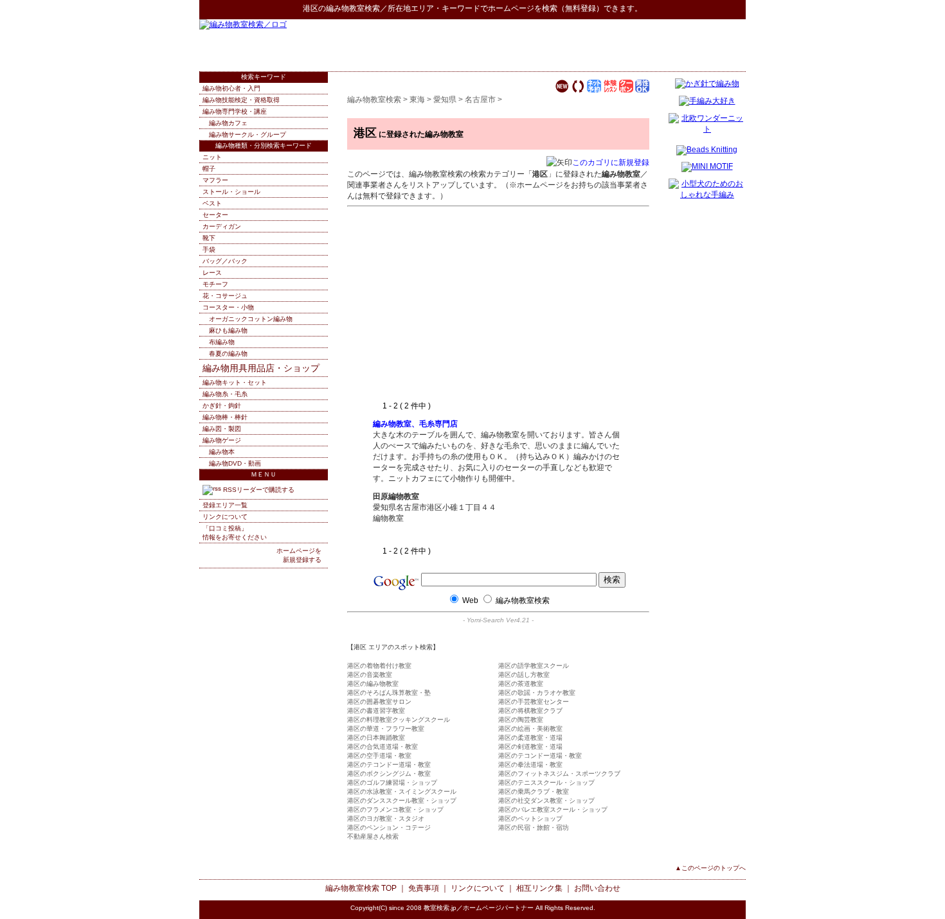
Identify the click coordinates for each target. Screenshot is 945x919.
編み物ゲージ (222, 440)
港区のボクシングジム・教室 (389, 773)
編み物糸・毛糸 (225, 394)
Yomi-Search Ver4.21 (498, 620)
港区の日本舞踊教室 (376, 737)
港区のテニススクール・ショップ (546, 782)
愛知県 (444, 99)
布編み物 (222, 342)
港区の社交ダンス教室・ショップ (546, 800)
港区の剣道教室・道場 (530, 746)
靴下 (209, 237)
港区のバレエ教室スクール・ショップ (553, 809)
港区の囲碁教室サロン (379, 701)
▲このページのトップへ (710, 867)
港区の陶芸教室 (520, 719)
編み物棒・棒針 (225, 417)
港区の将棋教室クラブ (530, 710)
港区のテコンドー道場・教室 (540, 755)
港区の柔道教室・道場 (530, 737)
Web (470, 600)
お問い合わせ (597, 888)
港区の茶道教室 (520, 683)
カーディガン (222, 226)
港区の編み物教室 (373, 683)
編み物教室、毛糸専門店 (415, 423)
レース (212, 272)
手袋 (209, 249)
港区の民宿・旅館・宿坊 (533, 827)
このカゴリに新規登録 (610, 162)
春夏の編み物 (228, 353)
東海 (417, 99)
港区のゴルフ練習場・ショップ (392, 782)
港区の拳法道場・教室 (530, 764)
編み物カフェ (228, 123)
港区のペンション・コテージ (389, 827)
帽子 (209, 168)
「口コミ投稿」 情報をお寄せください (235, 533)
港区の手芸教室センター (533, 701)
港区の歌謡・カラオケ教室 (536, 692)
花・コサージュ (225, 295)
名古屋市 (480, 99)
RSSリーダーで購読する (257, 489)
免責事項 (423, 888)
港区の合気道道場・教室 (382, 746)
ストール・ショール (231, 191)
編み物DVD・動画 (235, 463)
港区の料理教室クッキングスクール (398, 719)
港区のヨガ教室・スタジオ (385, 818)
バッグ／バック (225, 261)
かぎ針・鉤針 (222, 405)
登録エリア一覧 (225, 505)
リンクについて (225, 516)
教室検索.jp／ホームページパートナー (479, 907)
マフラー (215, 180)
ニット (212, 157)
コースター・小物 (228, 307)
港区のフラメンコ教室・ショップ (395, 809)
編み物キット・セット (235, 382)
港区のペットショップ (530, 818)
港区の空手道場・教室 (379, 755)
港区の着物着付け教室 (379, 665)
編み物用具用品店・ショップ (261, 368)
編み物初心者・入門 (231, 88)
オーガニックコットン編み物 (250, 318)
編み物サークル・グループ (247, 134)
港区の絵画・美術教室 (530, 728)
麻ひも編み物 (228, 330)
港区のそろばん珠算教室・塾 (389, 692)
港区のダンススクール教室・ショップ (401, 800)
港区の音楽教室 (369, 674)
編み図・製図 (222, 428)
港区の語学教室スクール (533, 665)
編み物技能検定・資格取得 (241, 99)
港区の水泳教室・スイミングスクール (401, 791)
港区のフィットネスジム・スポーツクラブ (559, 773)
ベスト (212, 203)
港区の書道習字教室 (376, 710)
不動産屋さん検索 (373, 836)
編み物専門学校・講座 (235, 111)
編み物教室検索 (353, 8)
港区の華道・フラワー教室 (385, 728)
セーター (215, 214)
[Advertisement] (595, 45)
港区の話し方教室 (524, 674)
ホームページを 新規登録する (298, 555)
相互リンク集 (539, 888)
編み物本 (222, 451)
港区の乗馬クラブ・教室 (533, 791)
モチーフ (215, 284)
